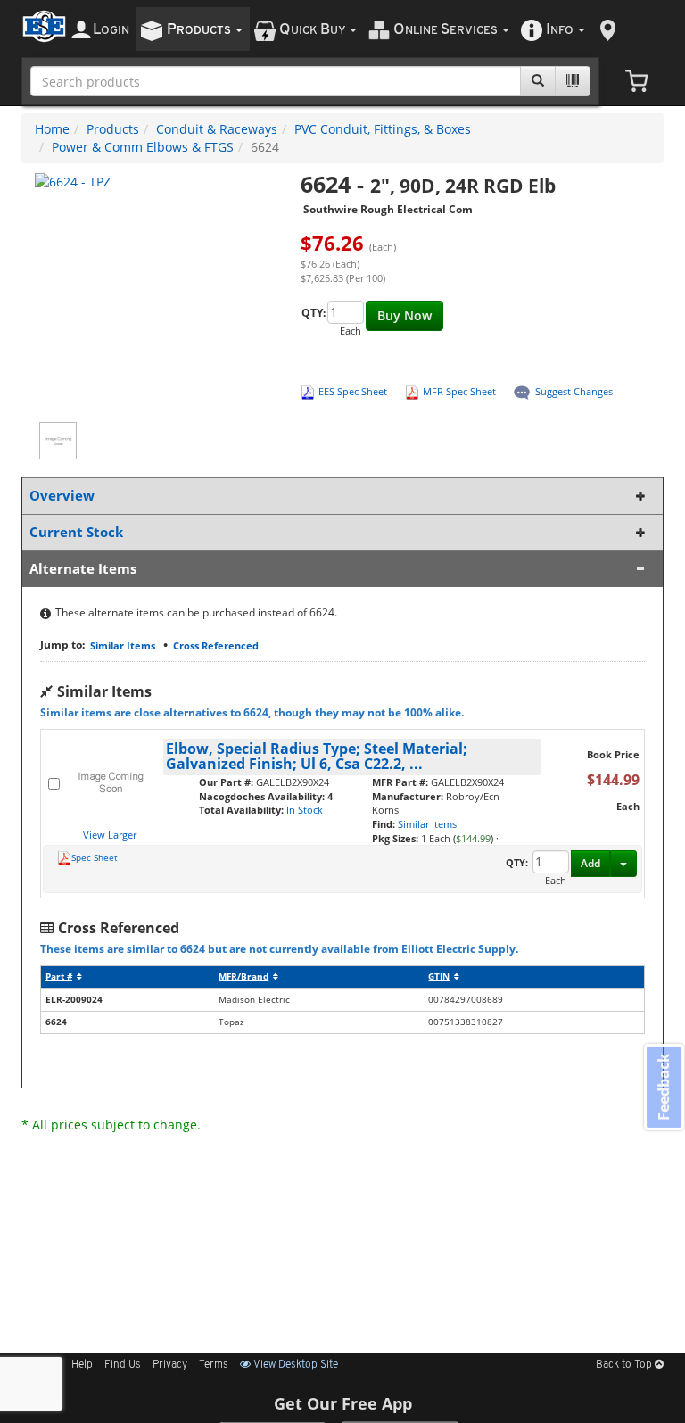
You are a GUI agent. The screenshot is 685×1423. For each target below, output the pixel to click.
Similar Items (122, 645)
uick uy (313, 29)
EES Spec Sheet (352, 391)
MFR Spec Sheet (459, 391)
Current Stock (76, 532)
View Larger (109, 834)
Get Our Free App (343, 1403)
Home (52, 128)
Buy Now (404, 315)
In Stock (304, 809)
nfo (560, 29)
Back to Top (625, 1365)
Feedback (663, 1087)
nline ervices (446, 29)
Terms (213, 1365)
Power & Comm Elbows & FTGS (143, 146)
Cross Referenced (216, 645)
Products (113, 128)
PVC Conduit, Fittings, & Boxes (382, 128)
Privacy (170, 1365)
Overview (62, 495)
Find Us (122, 1365)
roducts (200, 29)
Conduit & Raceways (216, 128)
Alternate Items (82, 568)
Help (82, 1365)
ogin (111, 29)
